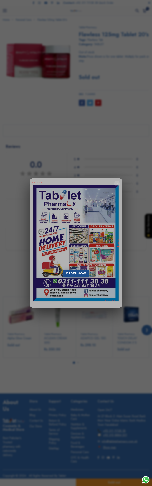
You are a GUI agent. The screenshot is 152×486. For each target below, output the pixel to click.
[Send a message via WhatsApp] (145, 479)
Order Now (76, 273)
